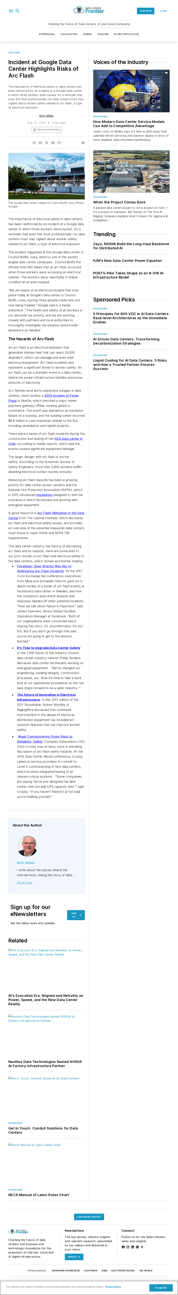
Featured (14, 52)
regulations (44, 495)
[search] (17, 11)
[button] (11, 11)
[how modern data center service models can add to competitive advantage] (131, 91)
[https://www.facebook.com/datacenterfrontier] (123, 1247)
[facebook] (34, 142)
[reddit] (53, 142)
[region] (89, 1288)
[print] (83, 142)
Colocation (69, 34)
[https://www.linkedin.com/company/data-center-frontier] (132, 1247)
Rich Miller (46, 116)
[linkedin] (40, 142)
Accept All (161, 1287)
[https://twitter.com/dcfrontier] (142, 1247)
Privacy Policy (113, 1286)
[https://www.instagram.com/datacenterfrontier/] (128, 1247)
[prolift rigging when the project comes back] (131, 171)
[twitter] (46, 142)
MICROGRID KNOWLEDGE (66, 1270)
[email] (59, 142)
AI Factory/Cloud (126, 34)
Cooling (103, 34)
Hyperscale (47, 34)
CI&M (104, 1270)
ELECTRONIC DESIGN (123, 1270)
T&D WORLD (145, 1270)
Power (87, 34)
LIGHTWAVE (90, 1270)
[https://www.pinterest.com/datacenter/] (137, 1247)
